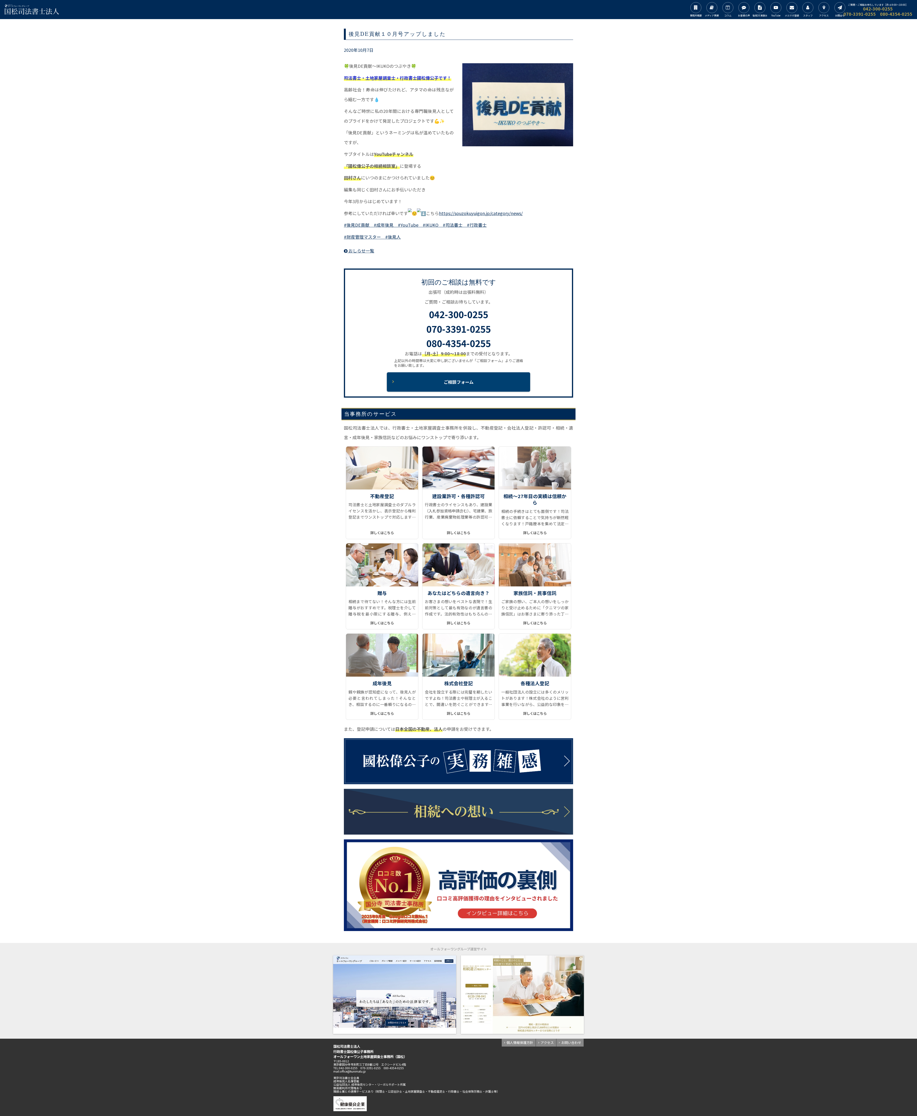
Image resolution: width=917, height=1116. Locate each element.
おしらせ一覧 (360, 250)
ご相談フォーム (459, 382)
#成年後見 (381, 225)
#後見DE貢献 (356, 225)
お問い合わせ (571, 1042)
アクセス (547, 1042)
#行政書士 (475, 225)
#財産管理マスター (362, 237)
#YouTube (406, 225)
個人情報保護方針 (519, 1042)
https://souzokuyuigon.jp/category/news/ (481, 213)
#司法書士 (450, 225)
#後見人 (391, 237)
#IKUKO (428, 225)
